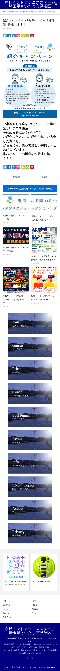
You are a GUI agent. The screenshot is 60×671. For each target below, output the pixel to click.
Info (34, 600)
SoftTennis (8, 617)
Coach (6, 613)
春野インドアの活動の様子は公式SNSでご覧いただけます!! (16, 584)
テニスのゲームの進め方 (42, 581)
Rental (35, 604)
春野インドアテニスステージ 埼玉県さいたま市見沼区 (30, 4)
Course (6, 604)
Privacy (35, 613)
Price (5, 609)
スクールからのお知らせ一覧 (38, 188)
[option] (16, 572)
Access (35, 609)
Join (5, 600)
